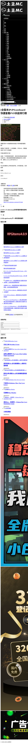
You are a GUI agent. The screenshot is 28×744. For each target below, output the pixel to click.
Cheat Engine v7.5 (11, 97)
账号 (8, 45)
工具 (8, 73)
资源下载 (6, 32)
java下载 (9, 91)
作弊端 (8, 75)
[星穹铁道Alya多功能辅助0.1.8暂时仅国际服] (15, 360)
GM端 (8, 54)
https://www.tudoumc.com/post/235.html (13, 202)
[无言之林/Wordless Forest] (10, 341)
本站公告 (9, 85)
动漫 (8, 47)
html (8, 51)
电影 (8, 48)
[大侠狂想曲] (7, 408)
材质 (8, 64)
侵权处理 (6, 84)
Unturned (6, 78)
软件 (8, 34)
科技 (8, 36)
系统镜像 (9, 58)
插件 (8, 61)
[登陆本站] (2, 103)
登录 (9, 185)
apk (7, 50)
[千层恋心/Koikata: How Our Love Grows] (14, 379)
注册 (13, 185)
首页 (5, 30)
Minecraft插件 (13, 105)
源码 (8, 41)
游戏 (8, 43)
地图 (8, 66)
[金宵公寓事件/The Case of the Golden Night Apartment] (15, 350)
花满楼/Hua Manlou (10, 393)
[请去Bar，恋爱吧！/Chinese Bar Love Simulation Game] (15, 398)
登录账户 (11, 314)
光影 (8, 68)
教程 (8, 38)
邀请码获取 (7, 87)
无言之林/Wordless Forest (11, 344)
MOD (8, 62)
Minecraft (6, 59)
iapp (8, 53)
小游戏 (8, 89)
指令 (8, 70)
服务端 (8, 77)
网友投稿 (12, 117)
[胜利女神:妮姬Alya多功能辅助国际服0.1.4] (15, 370)
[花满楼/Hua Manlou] (9, 389)
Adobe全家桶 (10, 99)
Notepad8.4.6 (10, 96)
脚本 (8, 39)
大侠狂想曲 (7, 411)
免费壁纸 (9, 94)
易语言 (8, 56)
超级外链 (9, 93)
